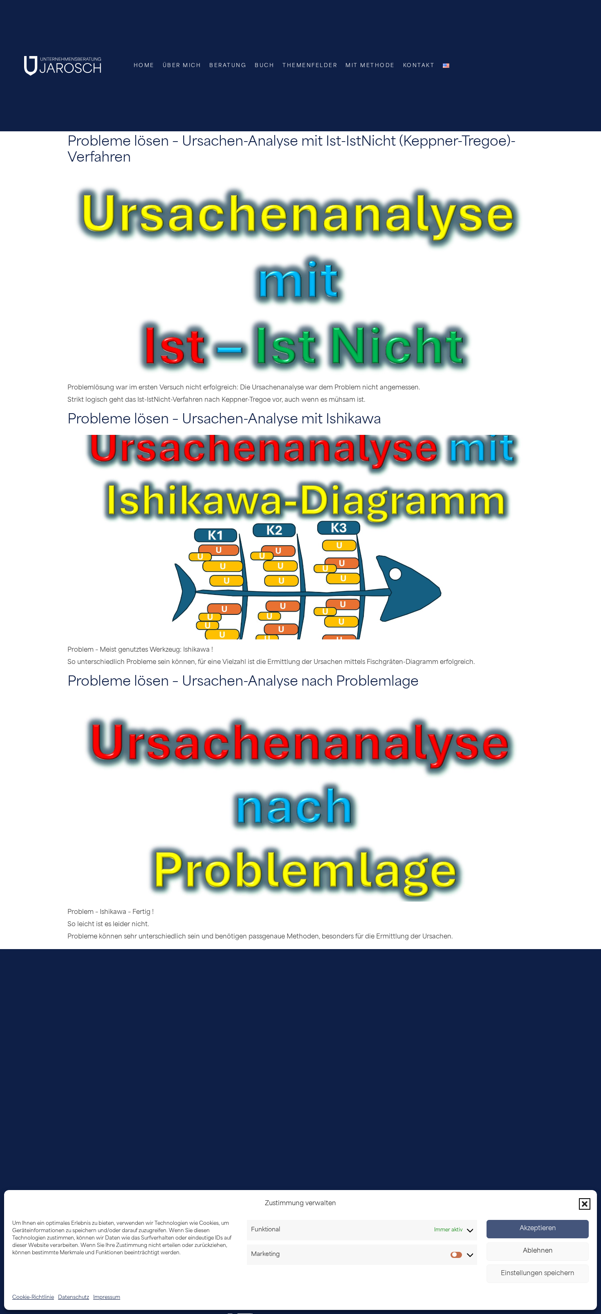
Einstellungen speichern (537, 1274)
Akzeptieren (538, 1229)
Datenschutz (73, 1297)
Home (144, 65)
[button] (585, 1204)
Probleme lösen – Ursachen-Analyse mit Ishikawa (224, 420)
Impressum (106, 1297)
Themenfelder (310, 65)
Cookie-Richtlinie (33, 1297)
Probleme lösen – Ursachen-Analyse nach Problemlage (243, 682)
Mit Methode (370, 65)
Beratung (228, 65)
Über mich (182, 65)
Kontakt (419, 65)
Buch (264, 65)
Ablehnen (538, 1252)
